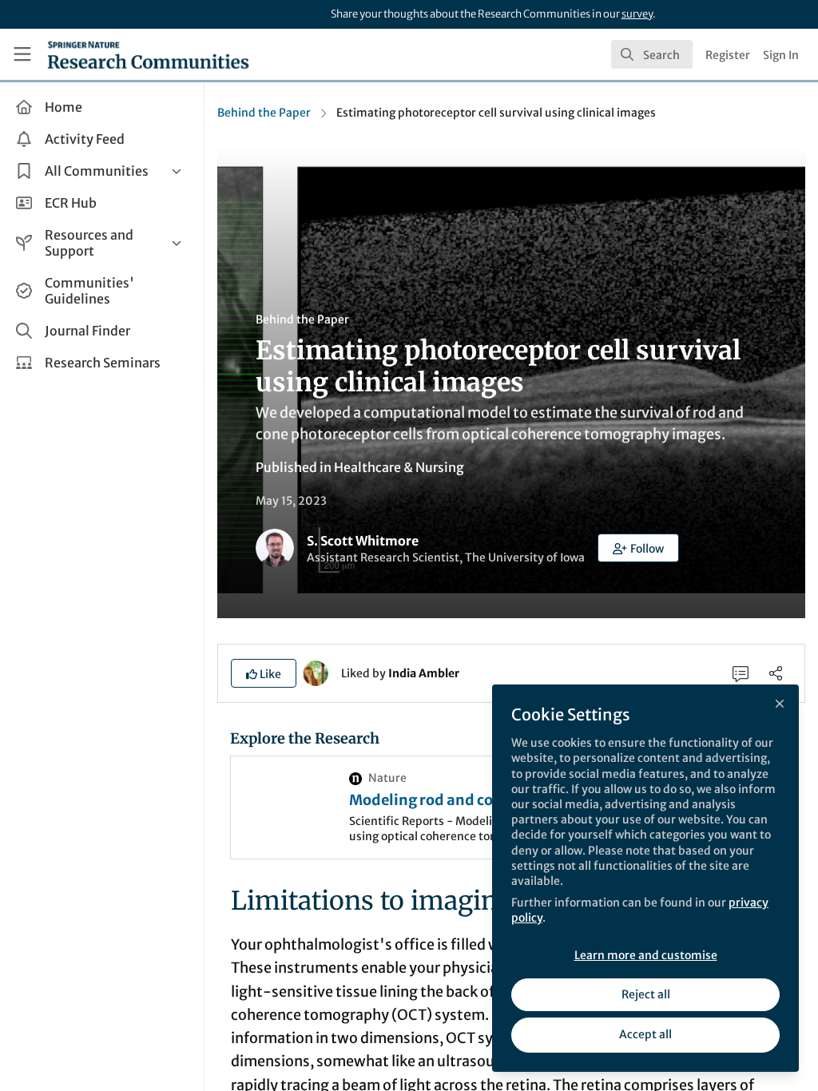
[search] (652, 54)
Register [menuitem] (727, 55)
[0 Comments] (740, 673)
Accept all (645, 1034)
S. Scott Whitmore (363, 541)
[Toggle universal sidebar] (22, 54)
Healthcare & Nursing (399, 467)
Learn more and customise (645, 955)
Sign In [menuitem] (781, 55)
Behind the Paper (264, 112)
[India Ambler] (315, 672)
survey (637, 14)
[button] (638, 548)
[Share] (776, 673)
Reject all (645, 994)
